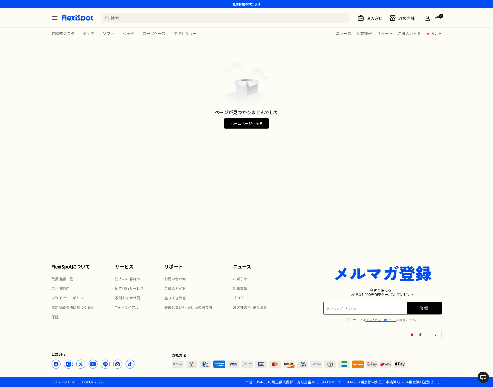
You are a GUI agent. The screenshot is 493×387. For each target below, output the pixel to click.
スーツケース (154, 33)
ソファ (108, 33)
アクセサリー (185, 33)
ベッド (128, 33)
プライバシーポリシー (380, 320)
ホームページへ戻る (246, 123)
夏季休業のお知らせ (246, 4)
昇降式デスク (63, 33)
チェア (88, 33)
